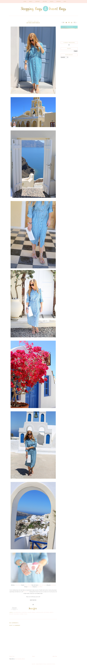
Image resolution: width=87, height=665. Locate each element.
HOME (25, 1)
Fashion (29, 612)
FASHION (58, 1)
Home (33, 656)
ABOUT (30, 1)
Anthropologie (18, 585)
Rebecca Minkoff (28, 585)
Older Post (55, 656)
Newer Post (11, 656)
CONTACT (37, 1)
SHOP (65, 1)
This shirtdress (26, 591)
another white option (42, 585)
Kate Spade (30, 586)
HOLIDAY (45, 1)
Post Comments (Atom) (20, 658)
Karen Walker (39, 586)
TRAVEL (52, 1)
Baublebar (53, 585)
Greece (33, 612)
